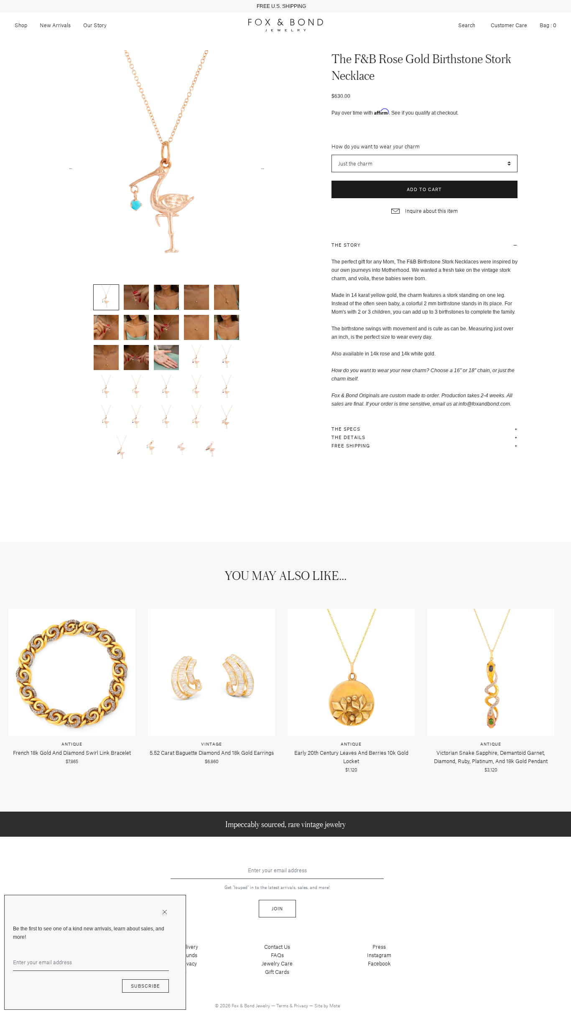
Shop (21, 25)
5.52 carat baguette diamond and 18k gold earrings (212, 752)
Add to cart (424, 189)
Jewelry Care (277, 963)
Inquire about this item (431, 210)
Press (379, 946)
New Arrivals (55, 25)
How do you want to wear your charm (375, 146)
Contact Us (277, 946)
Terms (283, 1005)
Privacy (301, 1005)
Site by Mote (327, 1005)
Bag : (548, 25)
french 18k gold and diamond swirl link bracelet (72, 752)
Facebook (379, 963)
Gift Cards (277, 971)
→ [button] (262, 167)
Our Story (95, 25)
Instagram (379, 955)
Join (277, 908)
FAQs (277, 955)
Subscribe (145, 985)
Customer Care (509, 25)
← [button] (70, 167)
